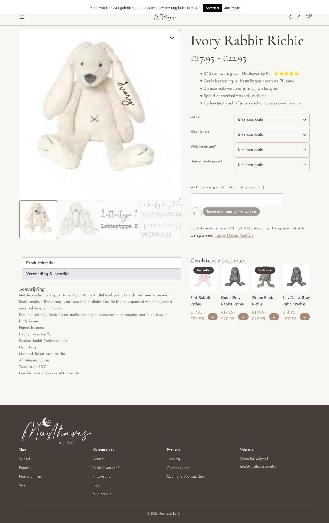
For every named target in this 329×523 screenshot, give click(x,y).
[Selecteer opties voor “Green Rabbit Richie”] (274, 316)
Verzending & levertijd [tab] (47, 274)
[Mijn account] (299, 17)
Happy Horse (225, 235)
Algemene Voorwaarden (185, 476)
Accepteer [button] (212, 8)
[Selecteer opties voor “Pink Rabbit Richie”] (213, 316)
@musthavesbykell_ (255, 458)
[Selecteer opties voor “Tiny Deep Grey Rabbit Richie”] (305, 316)
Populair (25, 467)
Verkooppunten (178, 467)
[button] (86, 17)
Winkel (24, 459)
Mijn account (102, 494)
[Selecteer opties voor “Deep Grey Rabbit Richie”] (243, 316)
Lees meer (231, 7)
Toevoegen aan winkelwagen (231, 211)
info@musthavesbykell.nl (258, 466)
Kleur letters (200, 131)
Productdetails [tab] (39, 262)
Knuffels (246, 235)
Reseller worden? (106, 467)
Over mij (173, 459)
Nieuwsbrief (102, 476)
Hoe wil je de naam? (207, 161)
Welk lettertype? (203, 146)
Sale (22, 485)
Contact (98, 459)
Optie (195, 116)
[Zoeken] (291, 17)
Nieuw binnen (30, 476)
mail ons (259, 95)
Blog (96, 485)
